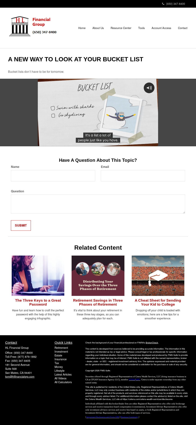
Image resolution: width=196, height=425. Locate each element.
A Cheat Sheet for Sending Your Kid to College (158, 302)
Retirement (61, 348)
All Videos (60, 378)
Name (15, 167)
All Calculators (63, 382)
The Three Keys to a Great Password (38, 302)
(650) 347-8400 (175, 4)
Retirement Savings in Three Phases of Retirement (98, 302)
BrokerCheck (152, 342)
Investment (61, 351)
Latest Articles (63, 374)
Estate (58, 355)
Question (17, 191)
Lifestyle (60, 370)
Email (105, 167)
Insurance (61, 359)
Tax (57, 363)
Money (59, 367)
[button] (98, 28)
